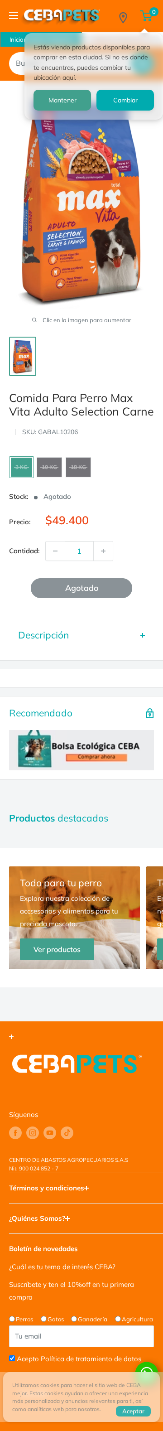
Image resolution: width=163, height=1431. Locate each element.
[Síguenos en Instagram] (32, 1132)
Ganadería (92, 1319)
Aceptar (133, 1411)
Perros (24, 1319)
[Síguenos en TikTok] (67, 1132)
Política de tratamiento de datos (91, 1358)
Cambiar (125, 100)
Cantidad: (24, 550)
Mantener (62, 100)
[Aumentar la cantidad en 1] (103, 551)
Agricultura (137, 1319)
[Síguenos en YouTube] (49, 1132)
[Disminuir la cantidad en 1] (55, 551)
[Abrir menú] (13, 15)
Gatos (56, 1319)
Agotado (81, 588)
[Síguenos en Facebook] (15, 1132)
